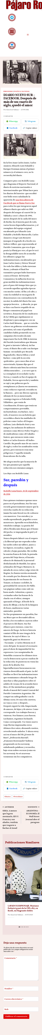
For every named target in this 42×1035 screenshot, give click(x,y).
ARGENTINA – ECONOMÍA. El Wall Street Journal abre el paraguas (32, 814)
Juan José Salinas (12, 110)
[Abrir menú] (28, 34)
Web (6, 1009)
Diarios (7, 797)
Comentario (10, 958)
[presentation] (23, 874)
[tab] (19, 926)
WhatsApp (12, 121)
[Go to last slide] (8, 886)
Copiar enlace (30, 128)
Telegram (30, 121)
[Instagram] (12, 31)
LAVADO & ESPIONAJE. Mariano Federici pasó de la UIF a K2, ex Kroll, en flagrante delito (23, 908)
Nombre (8, 988)
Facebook (12, 128)
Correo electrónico (13, 999)
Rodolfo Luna (9, 491)
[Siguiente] (38, 886)
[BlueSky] (12, 45)
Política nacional (22, 91)
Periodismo (8, 91)
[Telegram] (12, 17)
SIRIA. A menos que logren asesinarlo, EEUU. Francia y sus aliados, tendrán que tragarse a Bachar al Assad (11, 817)
